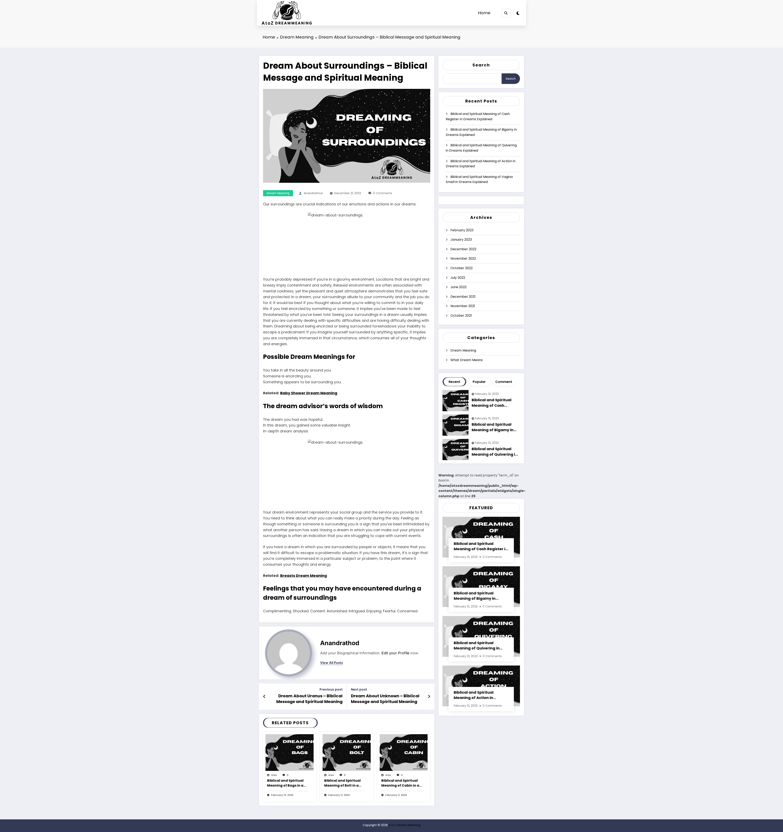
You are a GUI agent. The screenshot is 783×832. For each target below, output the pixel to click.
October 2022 (461, 268)
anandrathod (313, 193)
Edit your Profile (395, 653)
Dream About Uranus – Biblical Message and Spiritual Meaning (309, 698)
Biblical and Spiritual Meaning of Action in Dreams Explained (480, 164)
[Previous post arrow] (264, 696)
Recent (454, 381)
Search (481, 65)
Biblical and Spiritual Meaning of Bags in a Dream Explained (285, 783)
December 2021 (463, 296)
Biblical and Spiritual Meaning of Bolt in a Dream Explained (342, 783)
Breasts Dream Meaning (303, 575)
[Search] (506, 13)
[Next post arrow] (429, 696)
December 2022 (463, 249)
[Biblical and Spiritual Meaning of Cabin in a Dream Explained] (404, 752)
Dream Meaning (278, 193)
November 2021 (462, 306)
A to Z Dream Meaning (404, 825)
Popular (479, 381)
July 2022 (457, 277)
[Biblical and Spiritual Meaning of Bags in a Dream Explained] (289, 752)
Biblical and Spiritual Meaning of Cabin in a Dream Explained (400, 783)
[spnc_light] (518, 13)
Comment (503, 381)
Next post (359, 689)
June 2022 (458, 287)
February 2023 (461, 230)
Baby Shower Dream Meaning (308, 393)
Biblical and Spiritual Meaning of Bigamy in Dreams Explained (481, 132)
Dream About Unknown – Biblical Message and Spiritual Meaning (385, 698)
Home (484, 13)
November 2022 (463, 258)
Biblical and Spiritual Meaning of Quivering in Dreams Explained (481, 148)
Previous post (331, 689)
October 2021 (461, 315)
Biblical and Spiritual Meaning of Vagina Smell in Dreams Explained (479, 179)
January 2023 (461, 239)
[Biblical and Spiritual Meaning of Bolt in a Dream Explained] (347, 752)
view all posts (331, 663)
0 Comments (382, 193)
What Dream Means (466, 360)
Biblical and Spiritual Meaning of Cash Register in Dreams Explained (478, 116)
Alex (274, 775)
